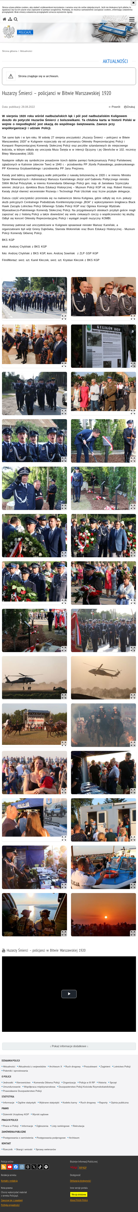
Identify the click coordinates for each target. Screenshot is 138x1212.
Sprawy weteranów (46, 1149)
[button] (131, 19)
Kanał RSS (3, 1167)
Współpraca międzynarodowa (39, 1086)
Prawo (5, 1108)
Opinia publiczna (120, 1102)
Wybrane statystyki (49, 1102)
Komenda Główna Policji (47, 1082)
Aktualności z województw (32, 1066)
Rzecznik (8, 1149)
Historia (102, 1082)
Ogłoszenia (42, 1126)
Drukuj (131, 106)
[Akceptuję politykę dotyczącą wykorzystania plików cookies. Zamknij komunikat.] (133, 2)
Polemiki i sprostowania (15, 1070)
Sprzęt (113, 1082)
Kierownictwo (23, 1082)
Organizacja (69, 1082)
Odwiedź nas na (9, 1167)
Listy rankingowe (61, 1126)
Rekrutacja (78, 1126)
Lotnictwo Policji (122, 1066)
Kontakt (6, 1143)
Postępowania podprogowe (51, 1137)
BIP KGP (83, 1167)
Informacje (8, 1102)
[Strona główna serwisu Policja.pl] (4, 19)
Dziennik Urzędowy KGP (16, 1114)
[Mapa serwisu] (10, 19)
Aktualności (26, 51)
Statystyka (8, 1096)
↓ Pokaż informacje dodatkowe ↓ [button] (69, 1046)
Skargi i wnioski (24, 1149)
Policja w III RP (87, 1082)
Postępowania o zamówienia (18, 1137)
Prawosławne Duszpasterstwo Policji (22, 1091)
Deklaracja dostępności (80, 1180)
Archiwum (74, 1137)
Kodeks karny (70, 1102)
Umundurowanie (12, 1086)
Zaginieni (105, 1066)
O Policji (6, 1076)
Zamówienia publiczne (14, 1132)
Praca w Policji (10, 1120)
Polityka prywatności (10, 1205)
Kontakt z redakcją (9, 1180)
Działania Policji (11, 1060)
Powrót (116, 106)
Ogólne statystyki (27, 1102)
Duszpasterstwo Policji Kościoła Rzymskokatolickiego (87, 1086)
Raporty (103, 1102)
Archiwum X (55, 1066)
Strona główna (9, 51)
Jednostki (8, 1082)
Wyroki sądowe (40, 1114)
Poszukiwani (90, 1066)
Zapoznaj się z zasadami (12, 1200)
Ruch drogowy (73, 1066)
